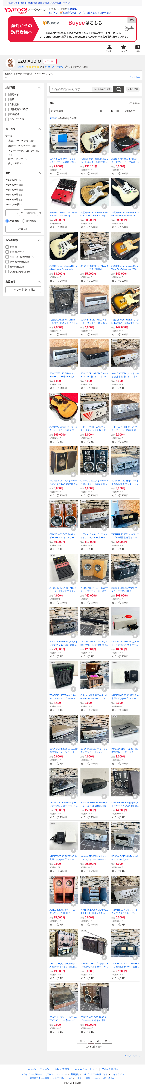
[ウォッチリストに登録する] (73, 152)
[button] (23, 87)
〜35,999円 (14, 189)
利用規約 (75, 1074)
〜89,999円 (14, 199)
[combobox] (71, 89)
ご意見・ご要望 (82, 1078)
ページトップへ (132, 1056)
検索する (118, 89)
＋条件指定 (132, 89)
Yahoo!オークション (38, 1069)
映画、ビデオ (18, 158)
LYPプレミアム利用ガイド (95, 1074)
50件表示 (130, 110)
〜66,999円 (14, 194)
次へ (107, 1040)
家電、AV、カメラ (21, 140)
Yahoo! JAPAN (110, 1069)
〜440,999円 (15, 204)
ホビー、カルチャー (22, 145)
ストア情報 (57, 67)
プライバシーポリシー (31, 1074)
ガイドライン (117, 1074)
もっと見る (134, 77)
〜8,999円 (13, 179)
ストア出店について (62, 1078)
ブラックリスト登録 (78, 67)
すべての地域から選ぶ (23, 289)
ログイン (53, 12)
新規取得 (72, 9)
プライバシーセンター (56, 1074)
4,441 (47, 67)
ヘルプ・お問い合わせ (104, 1078)
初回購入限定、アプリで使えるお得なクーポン (87, 12)
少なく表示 (13, 163)
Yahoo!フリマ (62, 1069)
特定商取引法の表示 (39, 1078)
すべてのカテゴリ (101, 89)
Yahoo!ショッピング (86, 1069)
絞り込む (23, 229)
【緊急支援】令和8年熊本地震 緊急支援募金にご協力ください (38, 3)
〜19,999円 (14, 184)
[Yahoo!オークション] (25, 9)
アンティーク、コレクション (24, 152)
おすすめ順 (57, 110)
